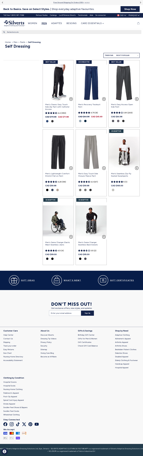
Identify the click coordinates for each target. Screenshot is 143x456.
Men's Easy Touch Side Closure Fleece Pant (88, 175)
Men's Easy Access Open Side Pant (122, 105)
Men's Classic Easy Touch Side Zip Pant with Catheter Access (57, 106)
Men (15, 42)
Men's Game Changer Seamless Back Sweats (88, 243)
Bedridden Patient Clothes (125, 349)
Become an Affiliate (49, 357)
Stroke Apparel (9, 404)
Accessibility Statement (13, 360)
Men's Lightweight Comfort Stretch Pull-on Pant (57, 175)
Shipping (6, 342)
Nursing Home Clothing (12, 389)
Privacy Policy (46, 342)
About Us (45, 331)
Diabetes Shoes (121, 353)
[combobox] (71, 32)
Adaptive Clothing (122, 335)
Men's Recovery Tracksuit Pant (89, 105)
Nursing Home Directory (13, 357)
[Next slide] (140, 2)
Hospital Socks (9, 386)
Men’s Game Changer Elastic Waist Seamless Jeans (57, 243)
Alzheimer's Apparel (123, 339)
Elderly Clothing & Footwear (126, 360)
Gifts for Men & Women (87, 339)
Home (8, 42)
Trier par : (109, 55)
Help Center (8, 335)
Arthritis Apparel (121, 342)
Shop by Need (121, 331)
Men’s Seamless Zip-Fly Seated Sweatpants (121, 175)
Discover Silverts (47, 335)
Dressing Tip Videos (48, 339)
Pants (22, 42)
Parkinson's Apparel (11, 393)
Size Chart (7, 353)
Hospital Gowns (10, 382)
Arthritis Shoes (121, 346)
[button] (33, 23)
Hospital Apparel (121, 368)
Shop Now (130, 9)
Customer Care (10, 331)
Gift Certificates (84, 342)
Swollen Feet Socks (11, 411)
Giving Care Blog (47, 353)
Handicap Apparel (122, 364)
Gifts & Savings (85, 331)
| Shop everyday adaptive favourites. (48, 9)
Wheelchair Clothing (11, 415)
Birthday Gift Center (86, 335)
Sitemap (44, 349)
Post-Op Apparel (10, 397)
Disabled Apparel (121, 357)
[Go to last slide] (2, 2)
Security (44, 346)
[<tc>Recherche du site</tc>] (4, 32)
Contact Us (8, 339)
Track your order (9, 346)
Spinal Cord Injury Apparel (13, 400)
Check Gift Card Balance (88, 346)
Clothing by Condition (13, 378)
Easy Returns (8, 349)
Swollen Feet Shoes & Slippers (15, 407)
